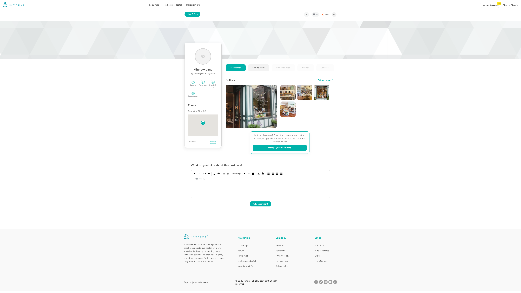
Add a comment (260, 204)
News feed (243, 255)
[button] (203, 123)
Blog (317, 255)
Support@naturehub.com (196, 282)
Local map (242, 245)
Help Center (321, 260)
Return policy (282, 266)
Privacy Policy (282, 255)
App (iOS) (319, 245)
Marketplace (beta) (247, 260)
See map (213, 142)
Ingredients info (245, 266)
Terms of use (282, 260)
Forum (241, 250)
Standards (280, 250)
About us (280, 245)
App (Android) (322, 250)
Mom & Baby (192, 14)
